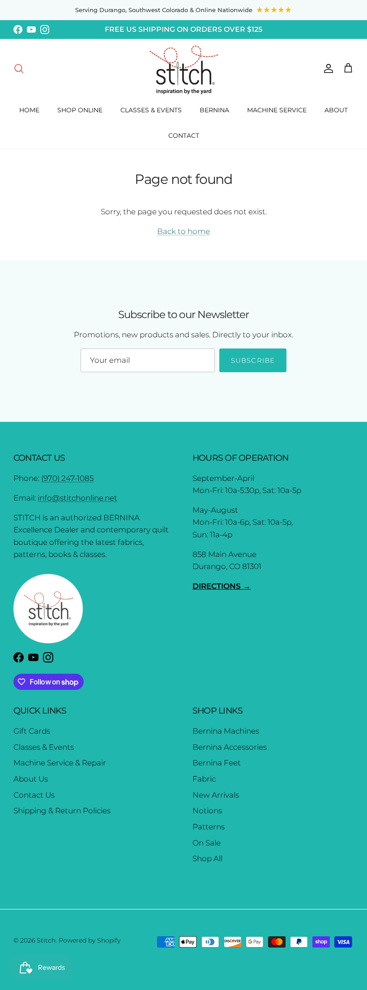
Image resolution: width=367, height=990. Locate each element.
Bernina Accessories (229, 747)
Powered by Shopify (89, 940)
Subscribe (253, 360)
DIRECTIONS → (221, 586)
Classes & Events (43, 747)
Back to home (183, 231)
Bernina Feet (216, 762)
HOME (29, 110)
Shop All (207, 858)
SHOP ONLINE (79, 110)
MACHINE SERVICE (277, 110)
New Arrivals (215, 794)
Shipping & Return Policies (62, 810)
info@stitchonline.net (77, 497)
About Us (30, 778)
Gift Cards (31, 731)
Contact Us (34, 794)
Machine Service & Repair (59, 762)
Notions (207, 810)
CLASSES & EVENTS (151, 110)
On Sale (206, 842)
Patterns (208, 826)
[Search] (18, 68)
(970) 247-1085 (67, 478)
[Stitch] (183, 69)
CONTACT (183, 136)
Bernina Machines (225, 731)
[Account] (327, 68)
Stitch (46, 940)
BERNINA (214, 110)
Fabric (204, 778)
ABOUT (336, 110)
